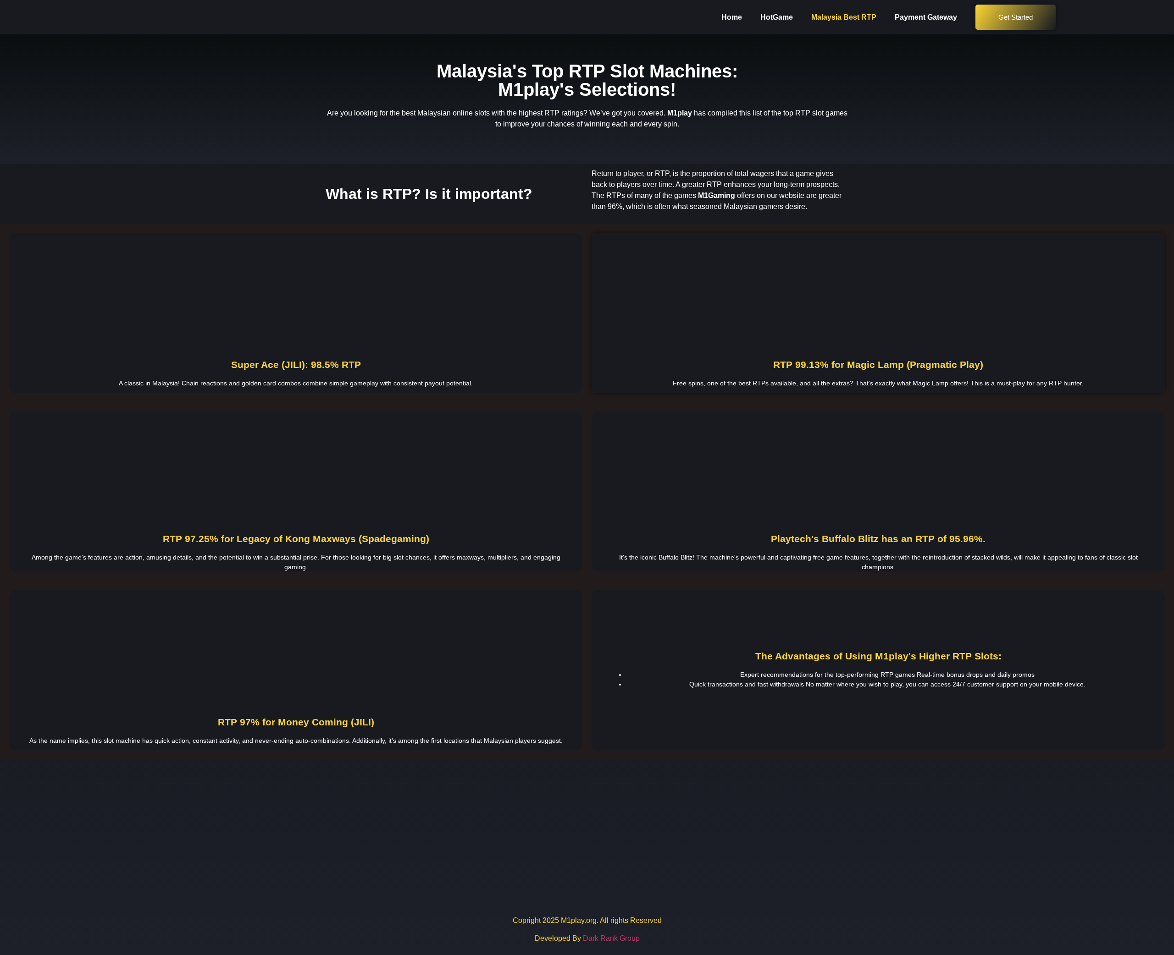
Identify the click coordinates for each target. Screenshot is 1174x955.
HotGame (776, 17)
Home (731, 17)
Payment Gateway (926, 17)
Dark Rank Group (611, 938)
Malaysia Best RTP (843, 17)
